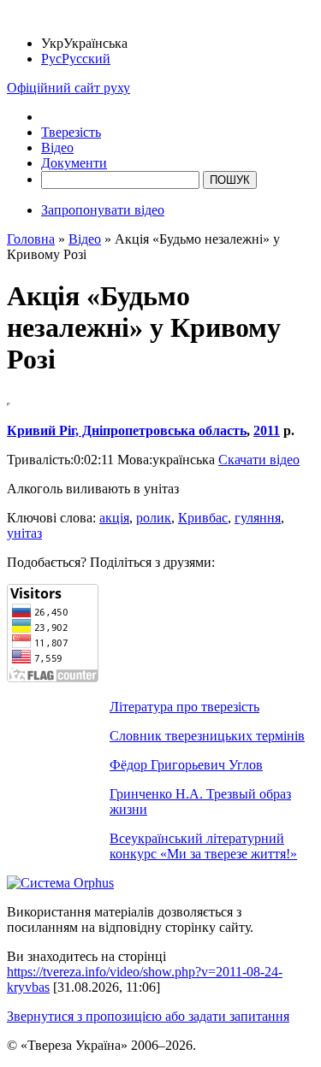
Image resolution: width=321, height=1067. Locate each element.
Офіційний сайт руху (68, 87)
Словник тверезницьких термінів (207, 735)
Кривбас (203, 517)
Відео (57, 147)
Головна (31, 239)
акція (114, 517)
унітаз (24, 533)
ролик (153, 517)
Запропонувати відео (102, 210)
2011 (266, 430)
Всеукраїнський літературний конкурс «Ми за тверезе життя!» (203, 846)
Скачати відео (259, 459)
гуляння (258, 517)
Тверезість (71, 132)
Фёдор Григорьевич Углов (186, 765)
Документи (74, 163)
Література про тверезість (184, 706)
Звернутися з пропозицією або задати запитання (148, 1016)
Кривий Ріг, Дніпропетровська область (127, 430)
